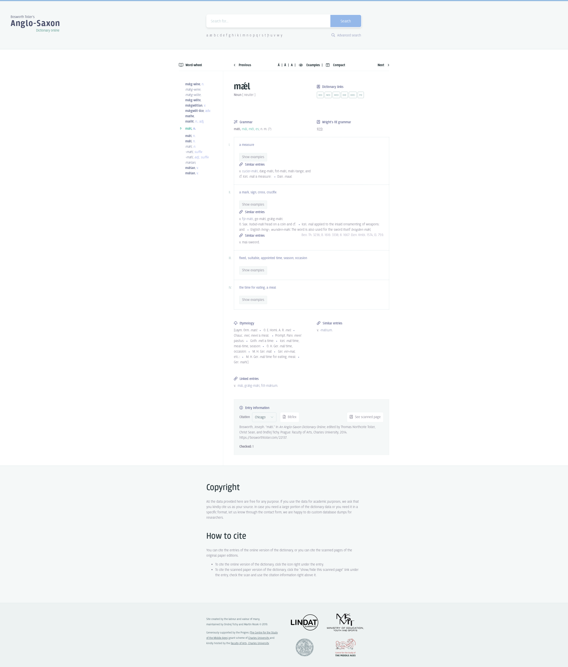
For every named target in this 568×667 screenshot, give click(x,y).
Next (381, 65)
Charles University (259, 638)
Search (346, 21)
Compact (338, 65)
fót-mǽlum (269, 385)
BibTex (291, 417)
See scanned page (367, 417)
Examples (313, 65)
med (336, 95)
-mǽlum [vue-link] (326, 330)
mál (240, 385)
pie (360, 95)
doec (352, 95)
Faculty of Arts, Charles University (250, 643)
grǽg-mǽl (252, 385)
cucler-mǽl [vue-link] (250, 171)
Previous (244, 65)
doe (344, 95)
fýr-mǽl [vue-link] (247, 219)
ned (328, 95)
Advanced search (348, 35)
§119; (320, 129)
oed (320, 95)
